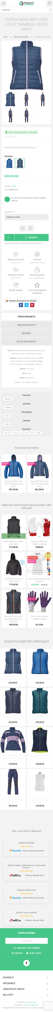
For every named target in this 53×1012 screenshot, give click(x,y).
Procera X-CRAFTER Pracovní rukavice (39, 542)
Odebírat (19, 953)
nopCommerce (31, 1002)
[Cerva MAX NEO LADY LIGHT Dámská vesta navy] (13, 661)
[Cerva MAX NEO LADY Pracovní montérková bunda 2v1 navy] (13, 740)
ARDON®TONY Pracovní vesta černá (13, 542)
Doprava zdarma (16, 273)
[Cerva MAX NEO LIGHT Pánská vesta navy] (13, 701)
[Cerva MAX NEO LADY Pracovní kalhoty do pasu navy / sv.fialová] (13, 782)
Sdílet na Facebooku (21, 305)
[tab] (26, 317)
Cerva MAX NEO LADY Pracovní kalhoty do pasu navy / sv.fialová (13, 799)
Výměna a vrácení (16, 257)
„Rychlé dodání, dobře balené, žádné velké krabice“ (26, 866)
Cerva (14, 186)
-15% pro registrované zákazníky (13, 536)
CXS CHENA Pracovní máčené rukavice (39, 617)
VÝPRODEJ (32, 558)
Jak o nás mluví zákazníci (27, 830)
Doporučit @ (30, 228)
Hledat (50, 10)
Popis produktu (26, 317)
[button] (11, 476)
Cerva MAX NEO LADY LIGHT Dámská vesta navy (13, 678)
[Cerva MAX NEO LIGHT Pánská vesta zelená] (40, 701)
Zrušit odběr (35, 953)
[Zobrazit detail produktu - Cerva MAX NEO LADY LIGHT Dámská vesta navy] (20, 168)
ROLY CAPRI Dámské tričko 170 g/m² (39, 580)
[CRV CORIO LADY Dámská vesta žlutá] (40, 740)
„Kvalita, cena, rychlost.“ (26, 913)
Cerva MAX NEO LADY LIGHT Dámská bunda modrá (14, 483)
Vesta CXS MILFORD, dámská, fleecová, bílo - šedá (40, 798)
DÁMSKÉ (6, 464)
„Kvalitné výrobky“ (26, 843)
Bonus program (37, 273)
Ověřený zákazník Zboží (34, 875)
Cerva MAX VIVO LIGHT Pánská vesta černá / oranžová (13, 619)
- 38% (47, 555)
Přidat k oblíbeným (23, 228)
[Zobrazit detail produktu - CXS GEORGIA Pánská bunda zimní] (14, 564)
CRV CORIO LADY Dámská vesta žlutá (40, 757)
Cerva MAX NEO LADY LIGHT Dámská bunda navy (39, 483)
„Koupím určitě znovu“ (26, 890)
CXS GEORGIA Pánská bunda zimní (14, 580)
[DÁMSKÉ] (6, 456)
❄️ (22, 562)
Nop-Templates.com (31, 1005)
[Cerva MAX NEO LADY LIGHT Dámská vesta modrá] (40, 661)
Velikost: (9, 212)
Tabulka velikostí (26, 325)
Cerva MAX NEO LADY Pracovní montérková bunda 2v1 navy (13, 758)
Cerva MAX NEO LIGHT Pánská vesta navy (13, 717)
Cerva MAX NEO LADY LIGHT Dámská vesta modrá (40, 678)
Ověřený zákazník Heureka (33, 851)
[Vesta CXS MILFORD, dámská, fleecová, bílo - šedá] (40, 782)
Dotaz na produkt (26, 342)
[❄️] (22, 554)
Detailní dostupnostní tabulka (22, 301)
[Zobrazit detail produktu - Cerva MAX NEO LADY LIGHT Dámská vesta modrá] (9, 168)
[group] (14, 466)
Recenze (26, 333)
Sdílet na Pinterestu (32, 305)
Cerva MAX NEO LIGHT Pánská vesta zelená (40, 717)
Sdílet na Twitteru (26, 305)
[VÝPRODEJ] (32, 554)
